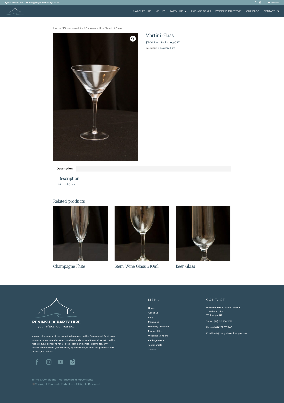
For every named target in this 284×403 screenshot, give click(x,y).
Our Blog (252, 11)
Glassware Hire (94, 28)
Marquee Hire (142, 11)
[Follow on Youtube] (60, 362)
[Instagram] (260, 3)
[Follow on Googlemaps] (72, 362)
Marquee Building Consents (76, 379)
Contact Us (271, 11)
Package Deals (201, 11)
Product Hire (155, 331)
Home (57, 28)
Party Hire (176, 11)
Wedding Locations (158, 326)
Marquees (153, 322)
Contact (152, 349)
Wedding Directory (228, 11)
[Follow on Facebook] (37, 362)
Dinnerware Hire (73, 28)
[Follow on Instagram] (49, 362)
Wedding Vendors (158, 335)
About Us (153, 312)
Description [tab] (65, 168)
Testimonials (155, 345)
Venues (160, 11)
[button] (133, 39)
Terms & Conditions (44, 379)
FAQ (150, 317)
